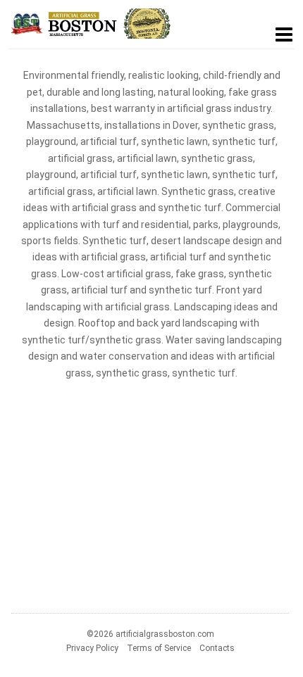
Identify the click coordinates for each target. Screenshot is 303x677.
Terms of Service (159, 648)
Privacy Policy (92, 648)
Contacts (217, 648)
